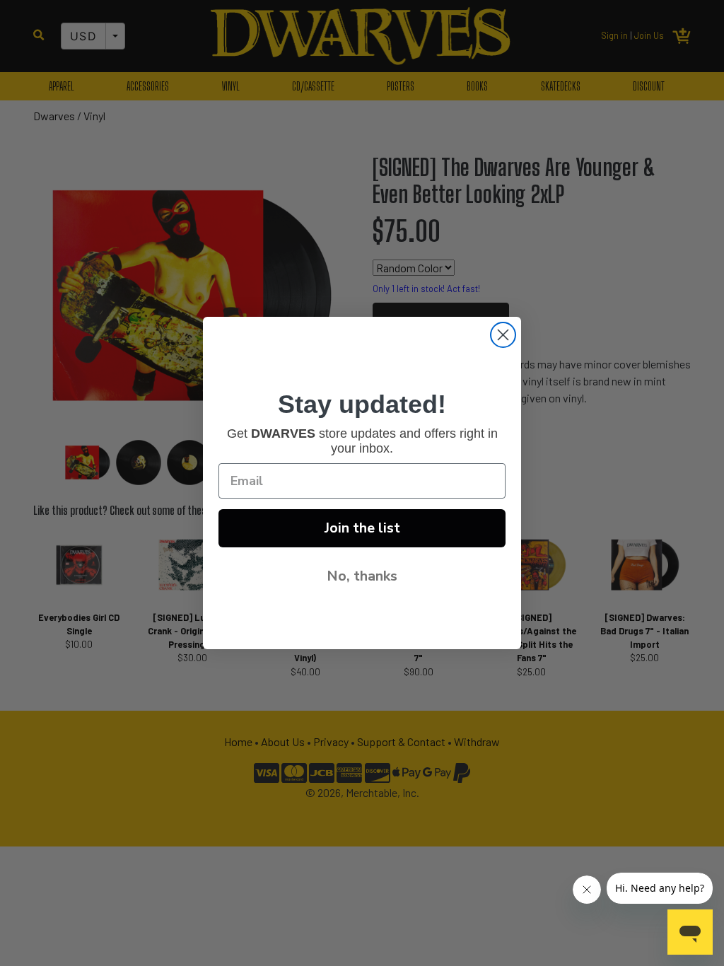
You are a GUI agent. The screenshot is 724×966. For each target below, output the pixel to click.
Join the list (362, 527)
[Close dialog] (503, 334)
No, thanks (362, 576)
